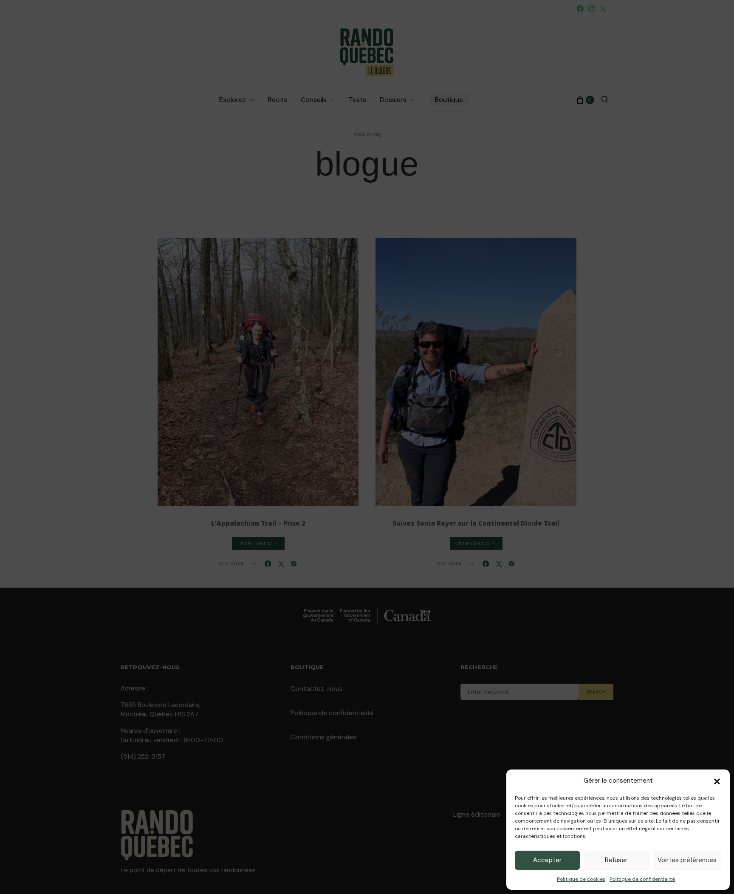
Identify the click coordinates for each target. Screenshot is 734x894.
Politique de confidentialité (642, 879)
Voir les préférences (687, 860)
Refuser (616, 860)
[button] (717, 780)
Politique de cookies (581, 879)
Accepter (547, 860)
